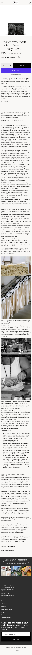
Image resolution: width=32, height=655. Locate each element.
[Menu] (2, 3)
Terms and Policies (16, 650)
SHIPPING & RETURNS (7, 550)
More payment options (16, 74)
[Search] (6, 3)
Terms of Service (6, 617)
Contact (3, 606)
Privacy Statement (6, 615)
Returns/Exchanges (6, 609)
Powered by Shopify (21, 647)
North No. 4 (13, 647)
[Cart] (30, 3)
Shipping (3, 612)
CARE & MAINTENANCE (8, 546)
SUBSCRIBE (16, 639)
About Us (4, 604)
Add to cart (23, 65)
